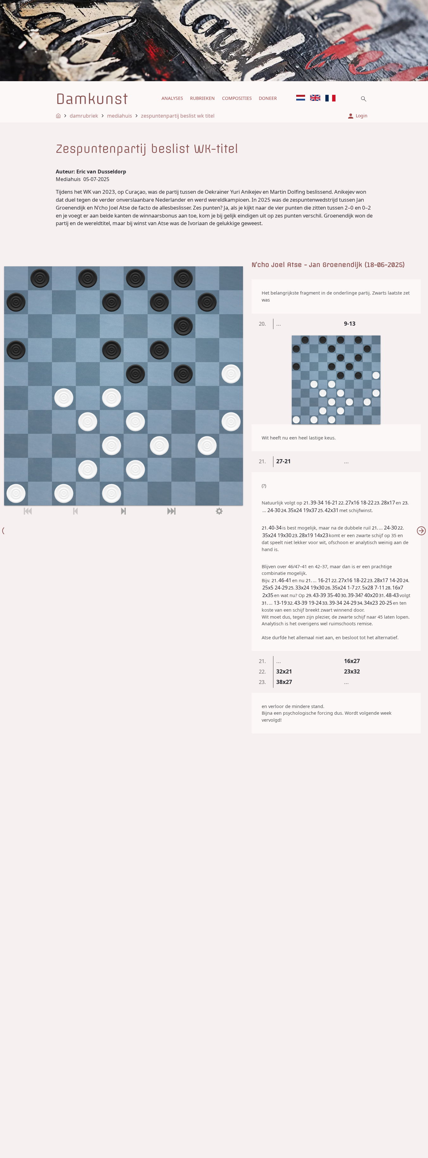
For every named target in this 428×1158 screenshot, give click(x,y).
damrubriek (84, 115)
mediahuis (119, 115)
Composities (237, 98)
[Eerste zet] (28, 511)
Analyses (172, 98)
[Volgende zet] (123, 511)
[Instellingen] (219, 511)
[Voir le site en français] (330, 98)
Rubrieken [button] (202, 98)
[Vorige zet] (75, 511)
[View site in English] (315, 98)
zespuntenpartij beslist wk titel (177, 115)
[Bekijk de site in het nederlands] (300, 98)
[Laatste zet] (171, 511)
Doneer (268, 98)
